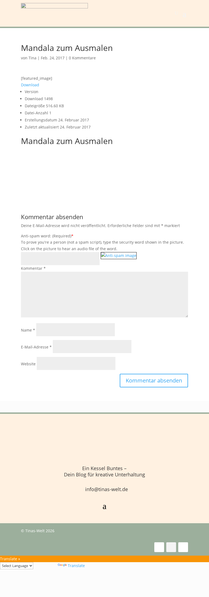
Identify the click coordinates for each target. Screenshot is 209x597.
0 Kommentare (82, 57)
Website (28, 363)
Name (28, 330)
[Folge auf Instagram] (171, 547)
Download (30, 84)
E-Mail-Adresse (36, 347)
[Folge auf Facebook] (159, 547)
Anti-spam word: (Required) (46, 235)
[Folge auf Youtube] (183, 547)
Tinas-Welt (35, 530)
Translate (76, 565)
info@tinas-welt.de (106, 489)
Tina (32, 57)
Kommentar (33, 268)
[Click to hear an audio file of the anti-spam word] (119, 259)
